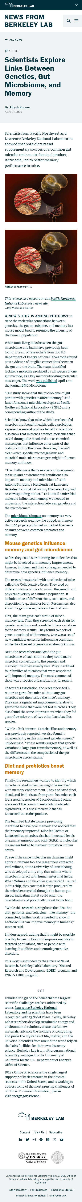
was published (46, 381)
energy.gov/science (25, 1096)
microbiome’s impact (26, 516)
